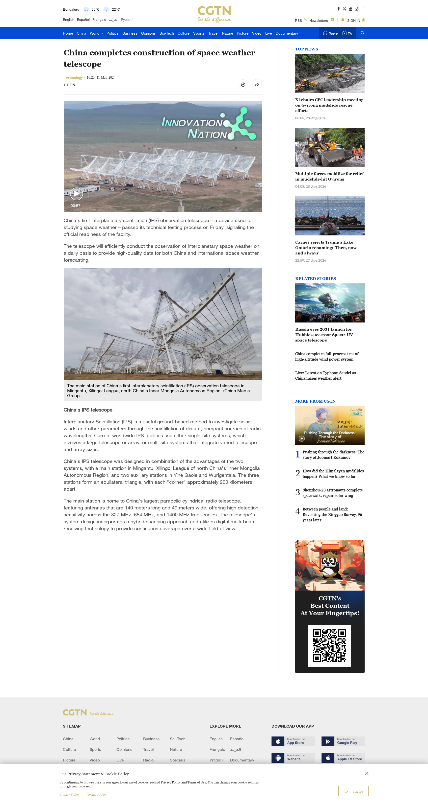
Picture (242, 33)
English (68, 19)
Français (99, 19)
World (95, 33)
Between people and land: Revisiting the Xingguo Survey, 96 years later (332, 514)
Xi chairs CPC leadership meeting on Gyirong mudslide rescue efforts (329, 105)
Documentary (287, 33)
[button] (76, 194)
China (81, 33)
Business (129, 33)
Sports (199, 33)
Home (68, 33)
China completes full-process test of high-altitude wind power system (326, 356)
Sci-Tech (167, 33)
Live (268, 33)
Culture (183, 33)
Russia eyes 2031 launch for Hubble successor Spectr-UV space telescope (324, 334)
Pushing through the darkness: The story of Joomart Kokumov (333, 454)
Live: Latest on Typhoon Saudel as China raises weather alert (325, 375)
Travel (213, 33)
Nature (227, 33)
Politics (113, 33)
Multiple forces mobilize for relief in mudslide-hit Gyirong (329, 176)
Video (257, 33)
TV (350, 33)
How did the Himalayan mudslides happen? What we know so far (333, 474)
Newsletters (318, 20)
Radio (333, 33)
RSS (298, 20)
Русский (127, 19)
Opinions (148, 33)
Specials (177, 760)
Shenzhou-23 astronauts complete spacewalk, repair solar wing (333, 493)
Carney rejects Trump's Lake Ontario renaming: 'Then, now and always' (326, 247)
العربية (113, 19)
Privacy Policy (69, 794)
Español (83, 19)
